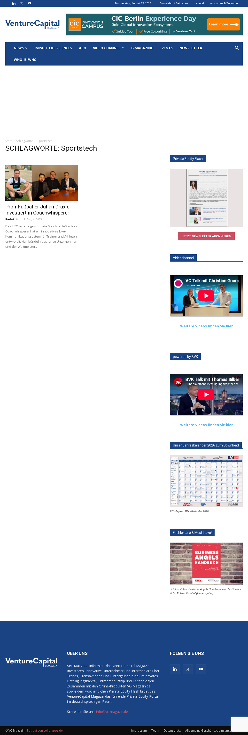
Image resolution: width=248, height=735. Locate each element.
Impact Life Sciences (53, 48)
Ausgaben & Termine (224, 3)
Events (166, 48)
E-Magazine (142, 48)
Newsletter (190, 48)
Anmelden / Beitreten (174, 3)
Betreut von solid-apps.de (45, 730)
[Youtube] (29, 3)
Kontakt (201, 3)
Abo (82, 48)
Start (8, 141)
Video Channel (106, 48)
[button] (237, 48)
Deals (10, 198)
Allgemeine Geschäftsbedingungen (209, 730)
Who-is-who (25, 59)
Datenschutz (172, 730)
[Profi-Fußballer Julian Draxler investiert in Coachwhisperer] (41, 183)
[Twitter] (21, 3)
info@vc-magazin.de (112, 711)
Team (155, 730)
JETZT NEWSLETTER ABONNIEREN (206, 236)
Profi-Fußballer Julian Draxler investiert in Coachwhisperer (38, 210)
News (19, 48)
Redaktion (12, 219)
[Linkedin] (13, 3)
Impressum (139, 730)
